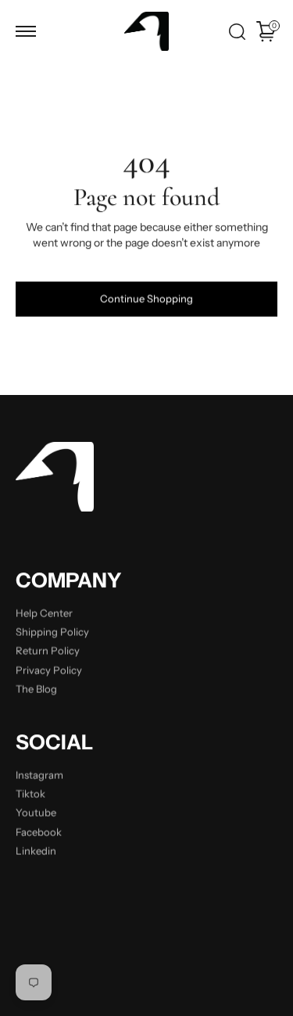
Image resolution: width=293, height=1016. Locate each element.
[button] (26, 31)
